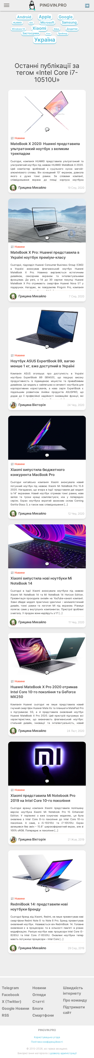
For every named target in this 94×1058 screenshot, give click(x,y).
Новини (39, 987)
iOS (31, 22)
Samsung (69, 22)
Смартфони (43, 1015)
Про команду (75, 1000)
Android (24, 17)
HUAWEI (17, 22)
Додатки (72, 28)
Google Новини (15, 1008)
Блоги (37, 1008)
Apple (45, 16)
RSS (5, 1015)
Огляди (39, 994)
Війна (56, 29)
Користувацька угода (47, 1037)
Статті (38, 1001)
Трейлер (62, 33)
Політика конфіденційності (47, 1041)
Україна (44, 39)
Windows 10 (18, 29)
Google (66, 16)
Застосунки (30, 33)
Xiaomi (39, 28)
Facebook (10, 994)
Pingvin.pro (52, 5)
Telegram (10, 987)
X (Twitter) (11, 1001)
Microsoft (47, 22)
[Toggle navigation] (6, 7)
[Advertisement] (47, 54)
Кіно (48, 33)
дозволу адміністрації (63, 1053)
